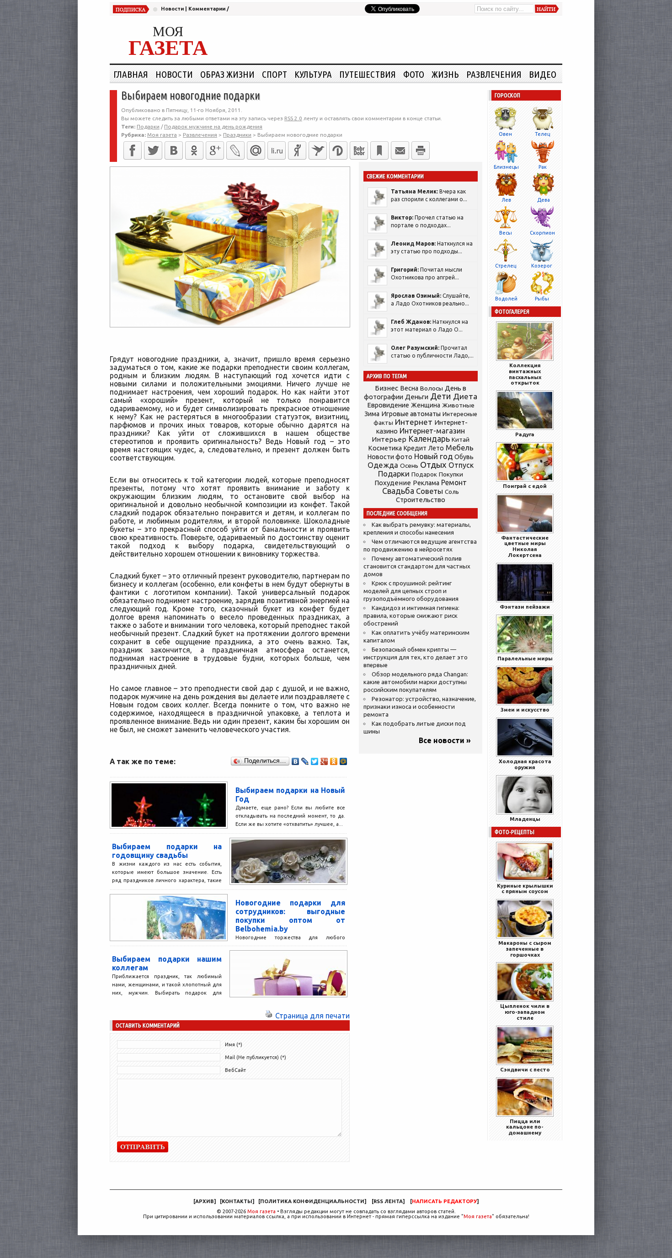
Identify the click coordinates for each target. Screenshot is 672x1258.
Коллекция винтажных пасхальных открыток (525, 373)
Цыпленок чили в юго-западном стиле (524, 1012)
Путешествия (367, 74)
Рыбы (542, 298)
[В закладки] (379, 150)
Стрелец (505, 265)
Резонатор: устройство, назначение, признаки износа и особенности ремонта (419, 707)
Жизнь (445, 74)
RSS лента (388, 1201)
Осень (409, 465)
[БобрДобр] (359, 150)
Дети (440, 396)
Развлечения (494, 74)
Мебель (460, 448)
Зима (371, 414)
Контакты (237, 1201)
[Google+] (215, 150)
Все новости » (445, 740)
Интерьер (389, 439)
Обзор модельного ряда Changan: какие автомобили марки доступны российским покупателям (415, 682)
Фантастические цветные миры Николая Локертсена (525, 546)
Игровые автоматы (411, 414)
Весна (409, 388)
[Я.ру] (297, 150)
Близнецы (506, 167)
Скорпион (542, 233)
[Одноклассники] (194, 150)
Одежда (383, 464)
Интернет (413, 422)
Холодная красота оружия (525, 764)
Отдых (433, 465)
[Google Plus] (324, 761)
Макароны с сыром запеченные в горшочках (524, 949)
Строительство (420, 499)
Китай (460, 439)
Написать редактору (444, 1201)
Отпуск (461, 465)
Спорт (274, 74)
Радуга (524, 434)
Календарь (429, 438)
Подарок (424, 474)
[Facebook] (132, 150)
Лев (506, 200)
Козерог (541, 265)
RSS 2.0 (293, 118)
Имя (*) (233, 1044)
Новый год (433, 456)
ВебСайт (235, 1070)
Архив (204, 1201)
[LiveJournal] (235, 150)
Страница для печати (312, 1016)
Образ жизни (227, 74)
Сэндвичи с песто (525, 1069)
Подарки (148, 126)
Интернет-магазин (432, 431)
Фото (413, 74)
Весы (505, 233)
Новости (172, 8)
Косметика (385, 448)
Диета (465, 396)
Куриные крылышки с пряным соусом (525, 888)
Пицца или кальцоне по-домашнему (525, 1127)
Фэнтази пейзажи (525, 607)
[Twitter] (153, 150)
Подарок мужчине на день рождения (213, 126)
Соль (452, 491)
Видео (542, 74)
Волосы (431, 388)
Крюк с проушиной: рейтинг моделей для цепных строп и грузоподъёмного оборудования (411, 591)
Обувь (464, 456)
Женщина (425, 405)
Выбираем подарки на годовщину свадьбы (167, 850)
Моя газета (261, 1211)
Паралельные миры (525, 658)
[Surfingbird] (318, 150)
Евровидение (388, 405)
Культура (313, 74)
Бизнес (386, 388)
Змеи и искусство (525, 709)
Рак (543, 167)
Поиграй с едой (525, 486)
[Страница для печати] (268, 1016)
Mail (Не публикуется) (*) (255, 1057)
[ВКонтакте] (174, 150)
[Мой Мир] (343, 761)
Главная (130, 74)
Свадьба (398, 491)
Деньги (416, 397)
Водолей (506, 298)
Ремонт (454, 482)
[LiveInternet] (276, 150)
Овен (505, 134)
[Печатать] (420, 150)
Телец (542, 134)
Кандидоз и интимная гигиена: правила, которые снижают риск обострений (411, 616)
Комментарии (206, 8)
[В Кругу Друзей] (338, 150)
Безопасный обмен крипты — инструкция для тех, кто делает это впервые (415, 657)
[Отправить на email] (400, 150)
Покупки (451, 474)
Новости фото (390, 456)
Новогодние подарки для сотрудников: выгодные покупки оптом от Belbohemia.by (290, 916)
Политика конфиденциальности (312, 1201)
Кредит (415, 448)
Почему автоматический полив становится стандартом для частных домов (416, 566)
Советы (429, 491)
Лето (436, 448)
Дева (543, 200)
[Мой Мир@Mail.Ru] (256, 150)
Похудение (392, 483)
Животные (458, 405)
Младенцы (525, 819)
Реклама (426, 483)
